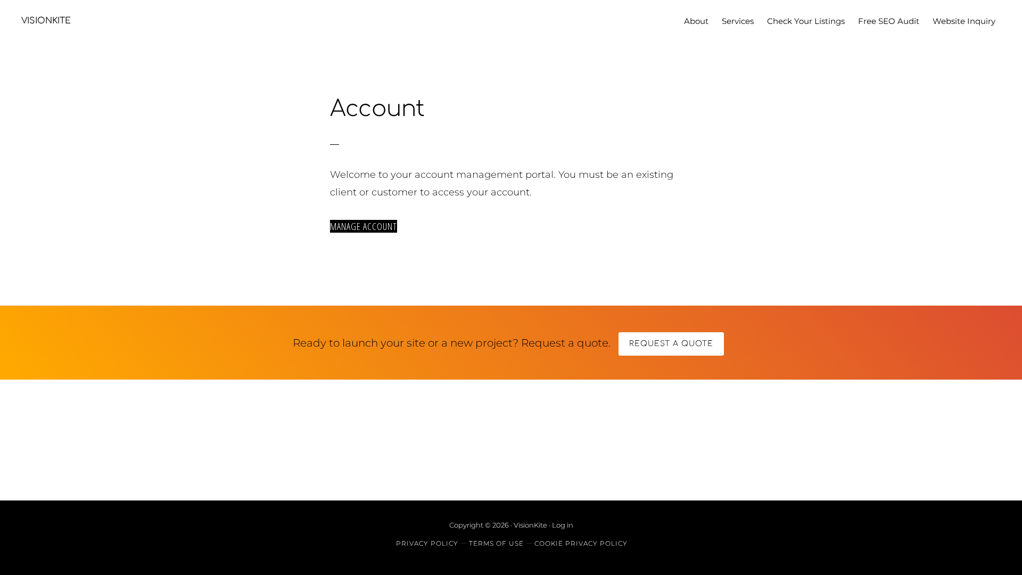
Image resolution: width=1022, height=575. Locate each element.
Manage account (363, 226)
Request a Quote (671, 344)
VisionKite (46, 21)
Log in (562, 525)
